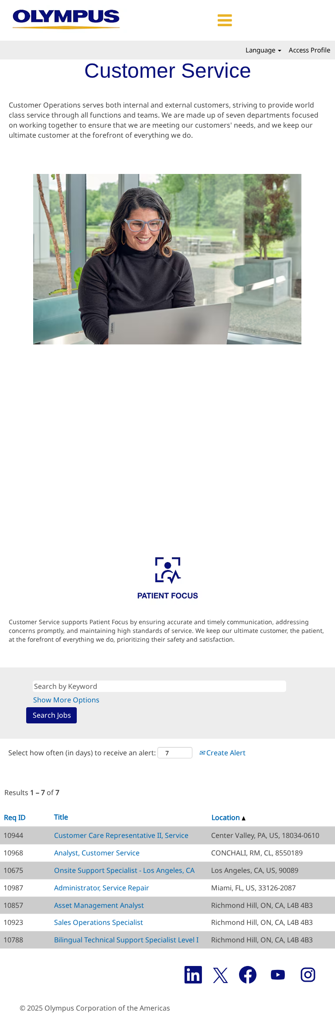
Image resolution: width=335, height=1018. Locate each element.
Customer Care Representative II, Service (121, 835)
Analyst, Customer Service (97, 853)
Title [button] (61, 817)
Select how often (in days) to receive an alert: (82, 752)
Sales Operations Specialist (98, 922)
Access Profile (309, 49)
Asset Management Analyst (99, 905)
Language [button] (261, 49)
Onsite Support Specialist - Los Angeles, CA (124, 870)
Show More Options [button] (66, 700)
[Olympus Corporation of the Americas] (67, 20)
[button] (185, 20)
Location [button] (227, 817)
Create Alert (225, 752)
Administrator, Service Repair (101, 888)
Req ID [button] (15, 817)
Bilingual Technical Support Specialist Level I (126, 940)
